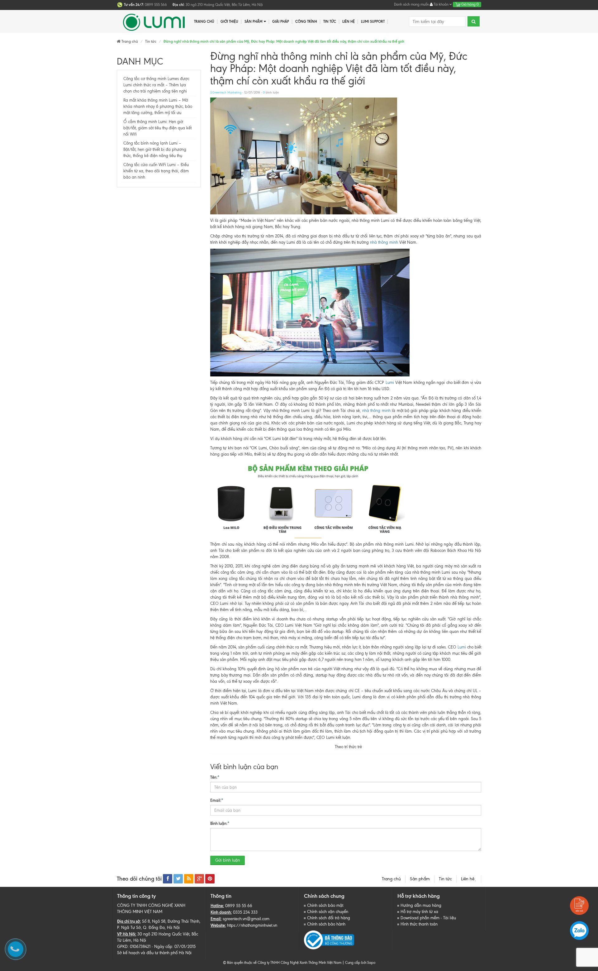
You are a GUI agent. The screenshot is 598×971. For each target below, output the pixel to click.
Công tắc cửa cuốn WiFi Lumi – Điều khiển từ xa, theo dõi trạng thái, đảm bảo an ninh (156, 170)
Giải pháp (280, 21)
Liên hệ (469, 879)
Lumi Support (373, 21)
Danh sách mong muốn (411, 4)
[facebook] (167, 878)
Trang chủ (391, 879)
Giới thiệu (229, 21)
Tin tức (445, 879)
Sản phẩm (420, 879)
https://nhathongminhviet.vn (252, 925)
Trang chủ (204, 21)
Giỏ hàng (469, 4)
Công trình (306, 21)
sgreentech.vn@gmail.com (246, 918)
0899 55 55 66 (238, 905)
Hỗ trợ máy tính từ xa (419, 911)
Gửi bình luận (227, 860)
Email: (216, 800)
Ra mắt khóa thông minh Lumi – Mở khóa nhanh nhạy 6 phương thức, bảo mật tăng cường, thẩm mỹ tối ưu (157, 106)
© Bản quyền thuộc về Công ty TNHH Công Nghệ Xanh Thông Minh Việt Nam (282, 962)
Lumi (390, 382)
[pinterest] (210, 878)
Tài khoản (441, 4)
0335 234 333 (245, 912)
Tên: (215, 777)
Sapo (371, 962)
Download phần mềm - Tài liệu (428, 918)
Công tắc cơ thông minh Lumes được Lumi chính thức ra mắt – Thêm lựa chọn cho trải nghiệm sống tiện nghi (156, 84)
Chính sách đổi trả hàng (328, 918)
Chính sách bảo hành (326, 924)
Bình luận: (220, 823)
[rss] (188, 878)
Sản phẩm (253, 21)
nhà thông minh (384, 242)
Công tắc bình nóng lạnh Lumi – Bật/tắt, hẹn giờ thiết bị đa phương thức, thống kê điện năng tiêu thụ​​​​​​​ (154, 149)
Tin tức (329, 21)
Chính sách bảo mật (325, 905)
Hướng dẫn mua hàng (421, 905)
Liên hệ (348, 21)
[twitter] (178, 878)
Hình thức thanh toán (419, 924)
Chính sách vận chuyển (327, 911)
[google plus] (199, 878)
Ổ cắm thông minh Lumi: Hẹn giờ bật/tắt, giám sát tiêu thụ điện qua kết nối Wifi (157, 127)
